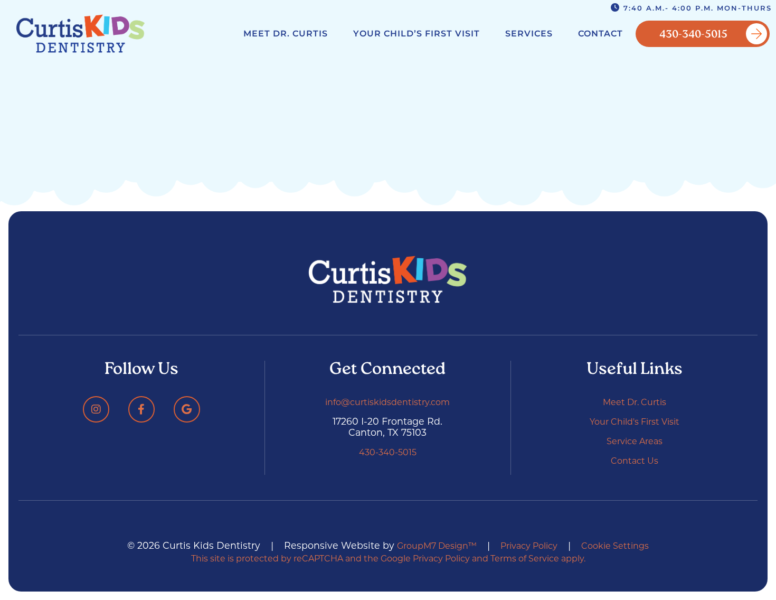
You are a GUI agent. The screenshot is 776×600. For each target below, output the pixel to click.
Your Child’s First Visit (416, 34)
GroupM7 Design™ (437, 546)
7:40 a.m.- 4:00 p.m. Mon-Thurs (696, 8)
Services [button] (529, 34)
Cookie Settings (615, 546)
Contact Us (634, 461)
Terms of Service (524, 559)
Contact (600, 34)
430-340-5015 (693, 35)
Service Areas (635, 441)
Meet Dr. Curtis (285, 34)
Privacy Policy (528, 546)
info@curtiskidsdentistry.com (387, 402)
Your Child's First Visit (634, 422)
